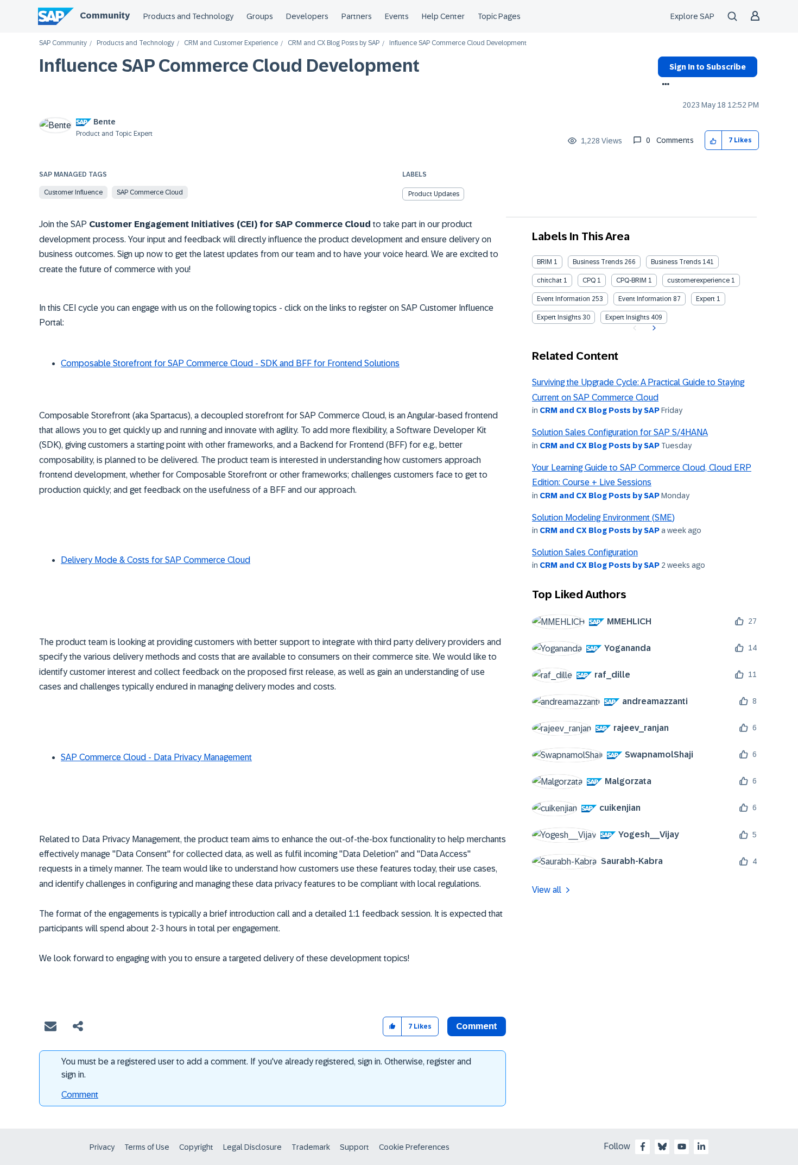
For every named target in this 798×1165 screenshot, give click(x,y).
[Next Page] (652, 328)
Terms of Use (146, 1147)
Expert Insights (559, 317)
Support (354, 1147)
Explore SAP (692, 16)
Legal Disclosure (252, 1147)
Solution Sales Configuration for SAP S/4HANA (620, 432)
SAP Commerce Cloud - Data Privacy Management (156, 757)
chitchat (549, 280)
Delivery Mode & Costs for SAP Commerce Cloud (155, 560)
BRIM (544, 262)
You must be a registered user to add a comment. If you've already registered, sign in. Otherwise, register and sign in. (266, 1068)
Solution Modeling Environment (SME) (603, 517)
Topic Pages (499, 16)
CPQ (589, 280)
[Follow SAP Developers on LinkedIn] (701, 1146)
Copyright (196, 1147)
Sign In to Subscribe (707, 66)
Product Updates (433, 194)
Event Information (563, 299)
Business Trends (598, 262)
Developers (307, 16)
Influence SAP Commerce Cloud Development (229, 66)
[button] (713, 140)
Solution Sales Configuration (585, 552)
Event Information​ (645, 299)
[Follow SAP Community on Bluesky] (662, 1146)
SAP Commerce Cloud (150, 192)
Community (105, 15)
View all (546, 889)
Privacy (102, 1147)
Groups (259, 16)
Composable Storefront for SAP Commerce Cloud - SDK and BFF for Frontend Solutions (230, 363)
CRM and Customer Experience (231, 43)
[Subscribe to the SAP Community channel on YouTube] (681, 1146)
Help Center (443, 16)
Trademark (311, 1147)
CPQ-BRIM (631, 280)
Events (397, 16)
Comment (79, 1094)
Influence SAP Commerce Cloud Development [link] (458, 43)
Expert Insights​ (627, 317)
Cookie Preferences (414, 1147)
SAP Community (63, 43)
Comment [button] (476, 1026)
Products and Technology (188, 16)
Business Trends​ (676, 262)
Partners (356, 16)
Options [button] (663, 85)
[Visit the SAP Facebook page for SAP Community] (642, 1146)
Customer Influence (73, 192)
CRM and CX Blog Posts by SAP (333, 43)
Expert (705, 299)
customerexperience (698, 280)
